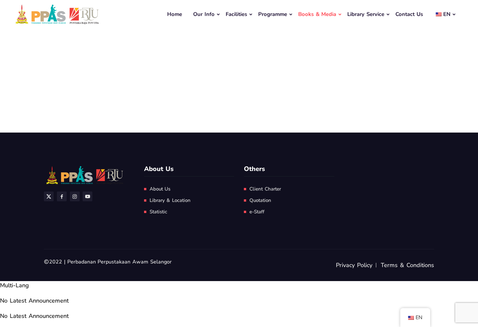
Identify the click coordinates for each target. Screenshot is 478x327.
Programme (272, 14)
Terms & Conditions (407, 265)
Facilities (236, 14)
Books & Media (317, 14)
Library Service (365, 14)
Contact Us (409, 14)
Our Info (204, 14)
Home (174, 14)
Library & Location (170, 200)
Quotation (260, 200)
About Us (160, 189)
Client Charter (265, 189)
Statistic (158, 211)
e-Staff (256, 211)
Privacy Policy (354, 265)
